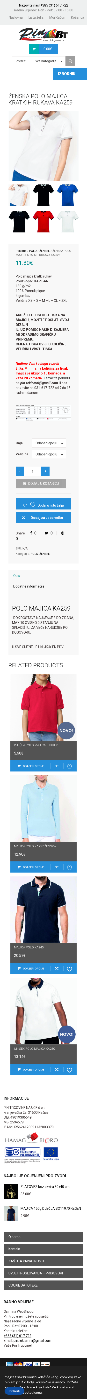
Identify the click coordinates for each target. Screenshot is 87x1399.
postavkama (32, 1392)
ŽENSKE (44, 251)
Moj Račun (57, 17)
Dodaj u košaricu (43, 483)
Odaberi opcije (33, 766)
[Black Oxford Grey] (43, 195)
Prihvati (14, 1391)
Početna (21, 251)
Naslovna (16, 17)
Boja (19, 443)
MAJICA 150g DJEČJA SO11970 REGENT (52, 1208)
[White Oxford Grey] (67, 221)
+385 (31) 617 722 (17, 1336)
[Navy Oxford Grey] (19, 221)
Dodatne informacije (28, 586)
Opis (16, 576)
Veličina (22, 454)
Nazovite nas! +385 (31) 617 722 (43, 5)
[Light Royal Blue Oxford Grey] (67, 195)
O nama (14, 1237)
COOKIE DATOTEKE (23, 1285)
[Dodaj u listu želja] (70, 765)
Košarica (77, 17)
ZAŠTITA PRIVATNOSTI (26, 1261)
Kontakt (14, 1249)
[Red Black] (43, 221)
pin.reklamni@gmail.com (32, 1341)
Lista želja (36, 17)
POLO (33, 251)
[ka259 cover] (43, 146)
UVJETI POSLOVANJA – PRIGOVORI (35, 1273)
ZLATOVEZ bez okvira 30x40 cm (45, 1187)
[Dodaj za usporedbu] (56, 765)
